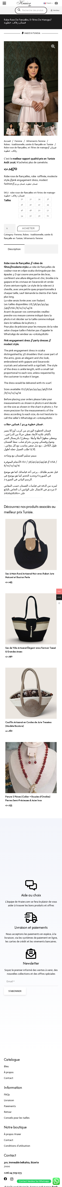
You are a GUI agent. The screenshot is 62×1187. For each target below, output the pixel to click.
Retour (8, 1111)
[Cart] (56, 3)
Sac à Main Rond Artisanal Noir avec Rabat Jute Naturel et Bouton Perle (29, 575)
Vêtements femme (35, 141)
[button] (4, 3)
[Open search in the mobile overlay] (31, 10)
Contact (8, 1078)
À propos (9, 1072)
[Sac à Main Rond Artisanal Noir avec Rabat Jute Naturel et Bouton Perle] (31, 544)
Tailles (7, 200)
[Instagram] (11, 1179)
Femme (18, 141)
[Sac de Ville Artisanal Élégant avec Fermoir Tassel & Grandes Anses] (31, 618)
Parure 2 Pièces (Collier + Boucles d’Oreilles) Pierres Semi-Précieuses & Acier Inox (27, 798)
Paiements (10, 1106)
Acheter (28, 228)
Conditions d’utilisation (17, 1145)
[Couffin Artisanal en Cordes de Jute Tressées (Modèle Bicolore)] (31, 693)
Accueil (7, 141)
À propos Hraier (12, 1134)
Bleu (6, 1066)
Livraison (9, 1100)
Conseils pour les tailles (17, 1117)
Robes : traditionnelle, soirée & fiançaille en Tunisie (28, 144)
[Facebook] (5, 1179)
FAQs (7, 1094)
